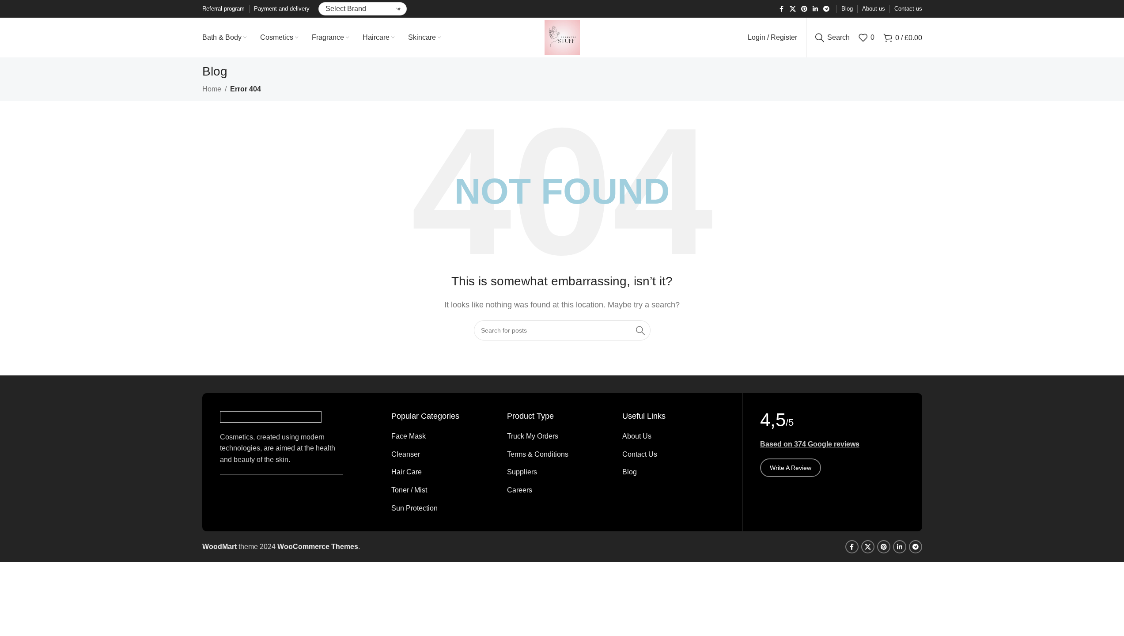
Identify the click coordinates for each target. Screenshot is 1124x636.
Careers (519, 490)
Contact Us (639, 454)
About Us (636, 436)
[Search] (640, 330)
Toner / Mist (409, 490)
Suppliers (522, 472)
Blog (629, 472)
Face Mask (408, 436)
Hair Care (406, 472)
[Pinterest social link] (804, 9)
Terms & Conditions (537, 454)
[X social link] (793, 9)
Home (211, 89)
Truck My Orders (532, 436)
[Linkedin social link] (815, 9)
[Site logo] (562, 37)
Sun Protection (414, 508)
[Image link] (271, 416)
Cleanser (405, 454)
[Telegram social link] (826, 9)
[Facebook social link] (781, 9)
